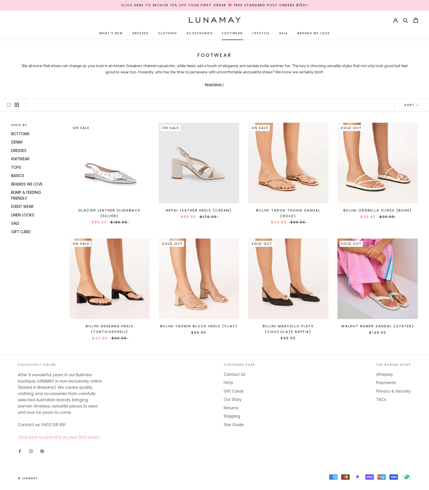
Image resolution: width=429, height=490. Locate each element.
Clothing (167, 33)
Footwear (232, 33)
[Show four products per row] (17, 105)
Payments (386, 382)
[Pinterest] (42, 451)
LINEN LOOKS (22, 215)
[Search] (405, 20)
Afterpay (384, 374)
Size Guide (234, 424)
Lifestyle (261, 33)
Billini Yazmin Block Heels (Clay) (199, 326)
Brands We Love (313, 33)
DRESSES (18, 150)
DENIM (16, 142)
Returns (231, 408)
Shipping (232, 416)
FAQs (228, 382)
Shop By (19, 125)
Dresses (140, 33)
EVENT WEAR (22, 206)
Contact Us (234, 374)
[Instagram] (31, 451)
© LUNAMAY (28, 478)
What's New (111, 33)
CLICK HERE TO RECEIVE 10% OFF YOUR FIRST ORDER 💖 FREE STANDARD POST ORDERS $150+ (214, 5)
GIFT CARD (21, 231)
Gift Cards (234, 391)
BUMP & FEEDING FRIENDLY (26, 195)
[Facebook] (20, 451)
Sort (410, 105)
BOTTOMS (20, 133)
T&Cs (381, 399)
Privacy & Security (393, 391)
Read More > (214, 84)
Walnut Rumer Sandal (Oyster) (377, 326)
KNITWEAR (20, 159)
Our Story (233, 399)
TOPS (16, 167)
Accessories (200, 33)
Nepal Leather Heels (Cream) (199, 210)
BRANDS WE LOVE (26, 184)
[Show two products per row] (9, 105)
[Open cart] (416, 20)
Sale (283, 33)
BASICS (17, 175)
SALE (15, 223)
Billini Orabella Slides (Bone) (377, 210)
